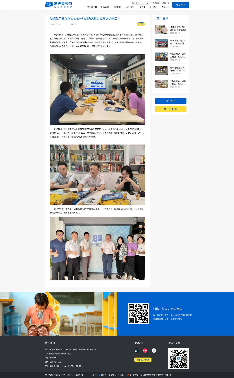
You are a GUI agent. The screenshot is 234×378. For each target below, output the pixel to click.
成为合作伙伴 (170, 109)
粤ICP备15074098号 (116, 375)
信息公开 (165, 7)
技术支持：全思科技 (163, 375)
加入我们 (153, 7)
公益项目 (117, 7)
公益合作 (141, 7)
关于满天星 (92, 7)
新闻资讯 (105, 7)
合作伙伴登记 (143, 360)
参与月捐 (170, 101)
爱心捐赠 (129, 7)
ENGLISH (156, 3)
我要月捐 (180, 5)
